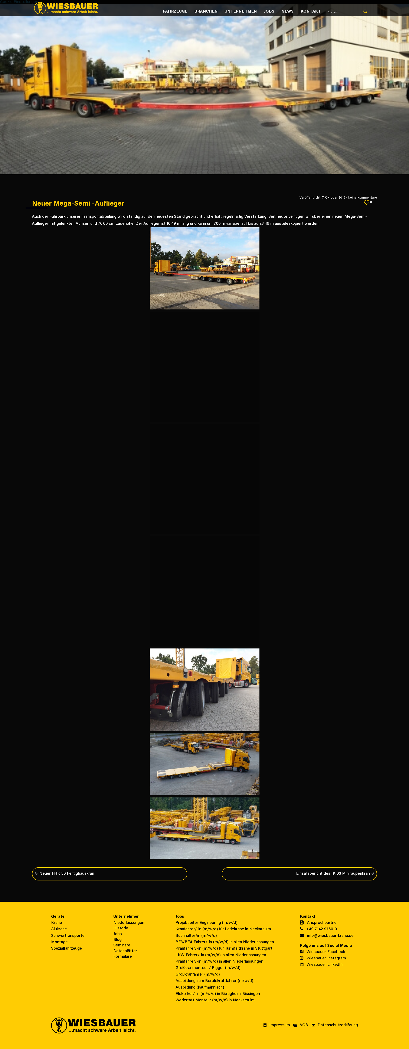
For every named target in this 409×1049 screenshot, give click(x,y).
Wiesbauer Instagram (325, 958)
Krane (56, 923)
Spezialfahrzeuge (66, 949)
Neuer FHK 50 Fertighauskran (64, 874)
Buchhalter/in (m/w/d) (196, 936)
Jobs (117, 934)
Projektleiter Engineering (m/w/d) (207, 923)
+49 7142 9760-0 (321, 929)
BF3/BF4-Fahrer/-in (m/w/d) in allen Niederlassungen (225, 942)
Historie (120, 928)
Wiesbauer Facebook (325, 952)
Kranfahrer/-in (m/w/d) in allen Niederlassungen (219, 962)
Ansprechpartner (322, 923)
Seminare (121, 945)
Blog (117, 940)
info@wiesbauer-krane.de (330, 936)
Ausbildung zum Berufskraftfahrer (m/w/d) (214, 981)
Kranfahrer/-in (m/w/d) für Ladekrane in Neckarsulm (223, 929)
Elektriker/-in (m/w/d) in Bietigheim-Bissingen (218, 994)
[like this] (366, 202)
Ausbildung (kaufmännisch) (200, 988)
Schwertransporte (68, 936)
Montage (59, 942)
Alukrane (59, 929)
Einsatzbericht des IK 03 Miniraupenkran (335, 874)
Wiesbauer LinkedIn (324, 965)
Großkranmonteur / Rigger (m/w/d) (208, 968)
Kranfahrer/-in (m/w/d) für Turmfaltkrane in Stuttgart (224, 949)
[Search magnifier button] (365, 11)
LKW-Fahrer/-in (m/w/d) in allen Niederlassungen (221, 955)
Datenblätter (125, 951)
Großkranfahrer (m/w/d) (198, 975)
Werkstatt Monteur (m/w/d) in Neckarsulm (215, 1000)
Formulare (122, 957)
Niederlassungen (128, 923)
